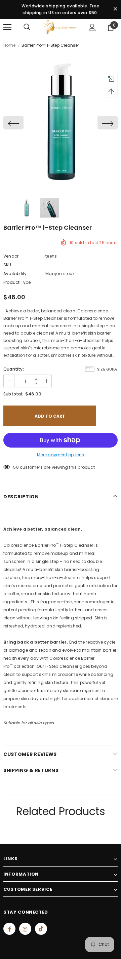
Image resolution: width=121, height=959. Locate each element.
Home (9, 45)
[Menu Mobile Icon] (7, 27)
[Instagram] (25, 929)
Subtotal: (13, 394)
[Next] (107, 122)
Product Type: (17, 282)
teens (51, 256)
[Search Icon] (27, 27)
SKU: (7, 265)
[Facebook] (9, 929)
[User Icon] (92, 27)
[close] (115, 9)
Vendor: (11, 256)
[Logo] (60, 27)
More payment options (60, 455)
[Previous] (13, 122)
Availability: (15, 273)
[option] (60, 123)
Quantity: (13, 369)
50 (15, 467)
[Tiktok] (41, 929)
